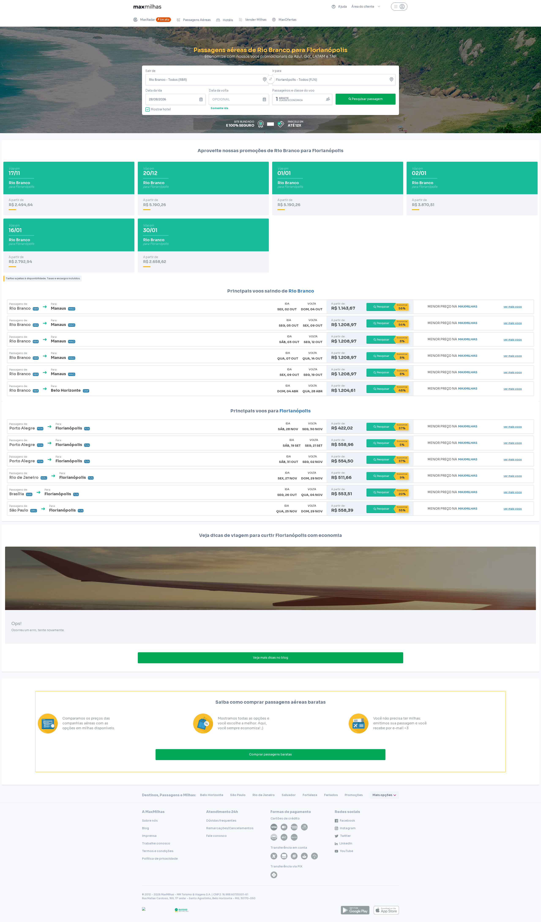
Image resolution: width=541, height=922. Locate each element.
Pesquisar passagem (367, 99)
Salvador (289, 795)
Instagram (348, 828)
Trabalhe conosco (156, 843)
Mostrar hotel (161, 109)
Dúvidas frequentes (221, 820)
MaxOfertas (287, 20)
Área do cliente (362, 6)
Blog (145, 828)
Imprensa (149, 836)
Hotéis (228, 20)
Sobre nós (150, 820)
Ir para (276, 71)
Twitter (345, 836)
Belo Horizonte (211, 795)
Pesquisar (383, 306)
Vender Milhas (255, 20)
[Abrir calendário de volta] (265, 99)
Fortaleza (310, 795)
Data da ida (153, 90)
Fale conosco (216, 836)
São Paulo (238, 795)
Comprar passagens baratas (270, 754)
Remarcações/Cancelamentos (229, 828)
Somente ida (219, 108)
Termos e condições (157, 851)
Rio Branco (301, 291)
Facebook (347, 820)
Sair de (150, 71)
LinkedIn (345, 843)
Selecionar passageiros (302, 99)
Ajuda (342, 6)
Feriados (331, 795)
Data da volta (218, 90)
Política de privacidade (160, 858)
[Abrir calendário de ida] (201, 99)
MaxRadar (154, 20)
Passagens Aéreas (197, 20)
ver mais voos (513, 306)
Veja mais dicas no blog (270, 657)
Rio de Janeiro (264, 795)
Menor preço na (452, 306)
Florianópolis (295, 411)
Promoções (354, 795)
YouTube (346, 851)
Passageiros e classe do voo (293, 90)
